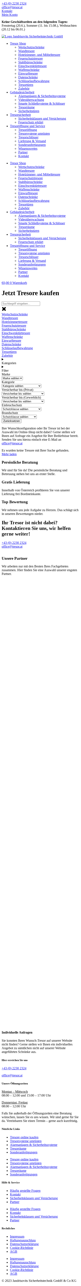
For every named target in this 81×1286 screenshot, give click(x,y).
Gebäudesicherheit (22, 92)
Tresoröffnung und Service (27, 126)
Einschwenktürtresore (32, 66)
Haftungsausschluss (23, 1240)
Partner (23, 152)
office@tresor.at (12, 443)
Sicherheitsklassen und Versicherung (42, 118)
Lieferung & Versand (32, 141)
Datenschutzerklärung (24, 1244)
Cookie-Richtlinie (21, 1248)
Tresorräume (26, 107)
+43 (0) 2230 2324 (14, 1068)
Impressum (17, 1236)
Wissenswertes (27, 148)
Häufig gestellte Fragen (25, 1190)
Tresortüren (25, 85)
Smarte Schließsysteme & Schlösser (41, 103)
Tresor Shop (18, 43)
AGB (13, 1251)
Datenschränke (28, 77)
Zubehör (23, 88)
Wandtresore (26, 51)
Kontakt (23, 156)
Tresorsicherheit (20, 115)
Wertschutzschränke (31, 47)
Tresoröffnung (27, 130)
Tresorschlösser (28, 137)
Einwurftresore (28, 73)
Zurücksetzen (11, 421)
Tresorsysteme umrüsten (34, 133)
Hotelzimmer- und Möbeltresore (39, 54)
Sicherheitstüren (28, 111)
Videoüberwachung (31, 100)
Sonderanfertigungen (32, 145)
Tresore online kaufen (24, 1137)
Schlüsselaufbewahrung (33, 81)
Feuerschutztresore (30, 58)
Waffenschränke (28, 70)
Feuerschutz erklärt (30, 122)
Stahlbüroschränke (30, 62)
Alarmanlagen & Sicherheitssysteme (42, 96)
